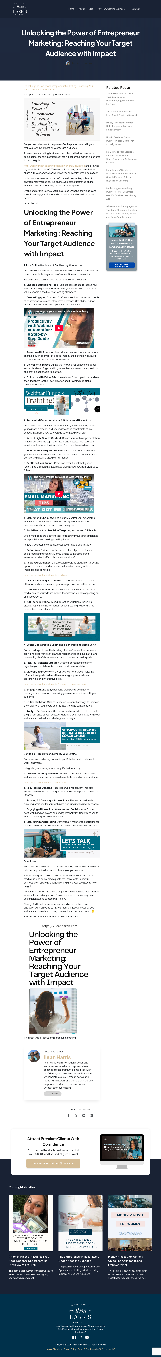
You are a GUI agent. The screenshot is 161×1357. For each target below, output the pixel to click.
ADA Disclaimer (104, 1349)
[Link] (69, 1115)
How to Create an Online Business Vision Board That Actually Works (120, 141)
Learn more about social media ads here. (46, 575)
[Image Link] (19, 9)
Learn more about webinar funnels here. (45, 782)
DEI (113, 1349)
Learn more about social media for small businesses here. (55, 684)
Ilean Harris (77, 63)
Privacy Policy (70, 1349)
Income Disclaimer (54, 1349)
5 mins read (90, 63)
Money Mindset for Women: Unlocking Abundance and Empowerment (120, 126)
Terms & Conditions (86, 1349)
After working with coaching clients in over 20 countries (54, 165)
